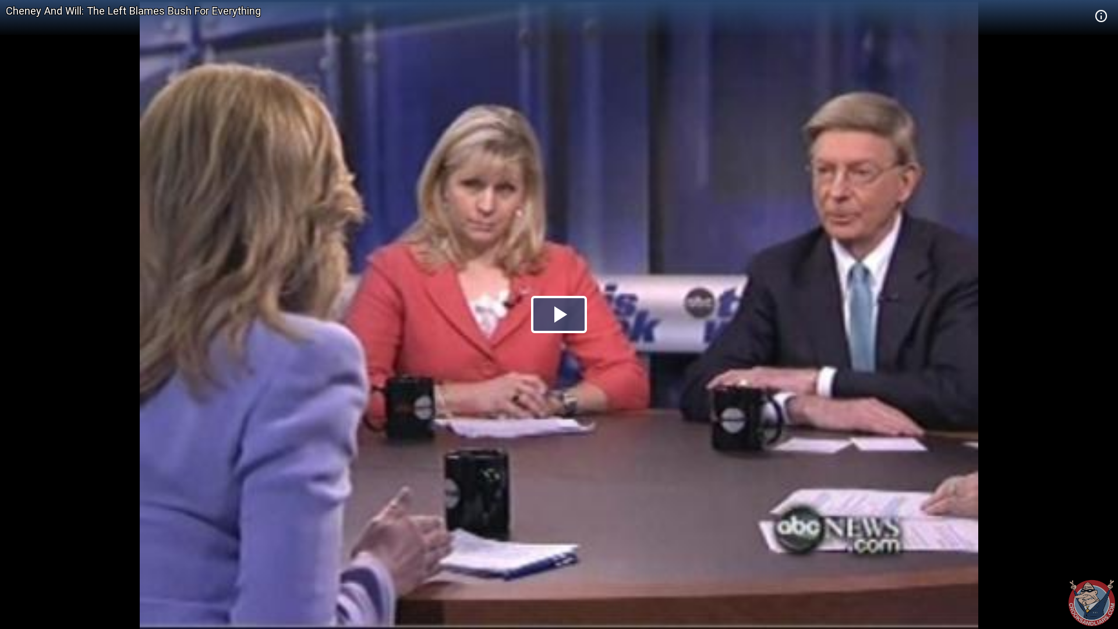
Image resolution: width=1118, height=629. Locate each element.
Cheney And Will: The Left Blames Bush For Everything (133, 11)
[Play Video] (559, 314)
